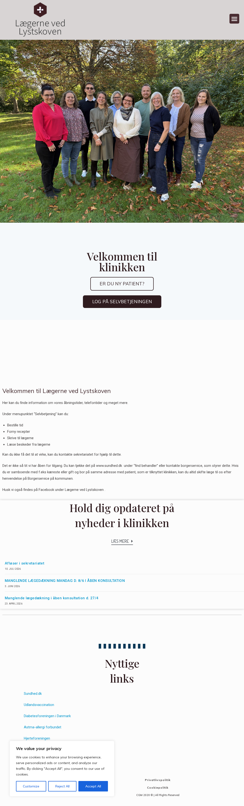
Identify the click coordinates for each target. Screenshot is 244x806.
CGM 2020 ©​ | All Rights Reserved (157, 795)
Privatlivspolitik (158, 780)
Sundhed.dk (33, 693)
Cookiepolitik (157, 787)
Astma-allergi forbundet (42, 727)
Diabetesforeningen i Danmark (47, 716)
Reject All (62, 786)
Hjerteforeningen (37, 738)
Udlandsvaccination (39, 705)
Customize (31, 786)
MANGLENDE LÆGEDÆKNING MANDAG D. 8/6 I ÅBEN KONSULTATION (65, 581)
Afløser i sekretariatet (24, 563)
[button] (234, 19)
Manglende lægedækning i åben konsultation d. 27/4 (52, 598)
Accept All (93, 786)
